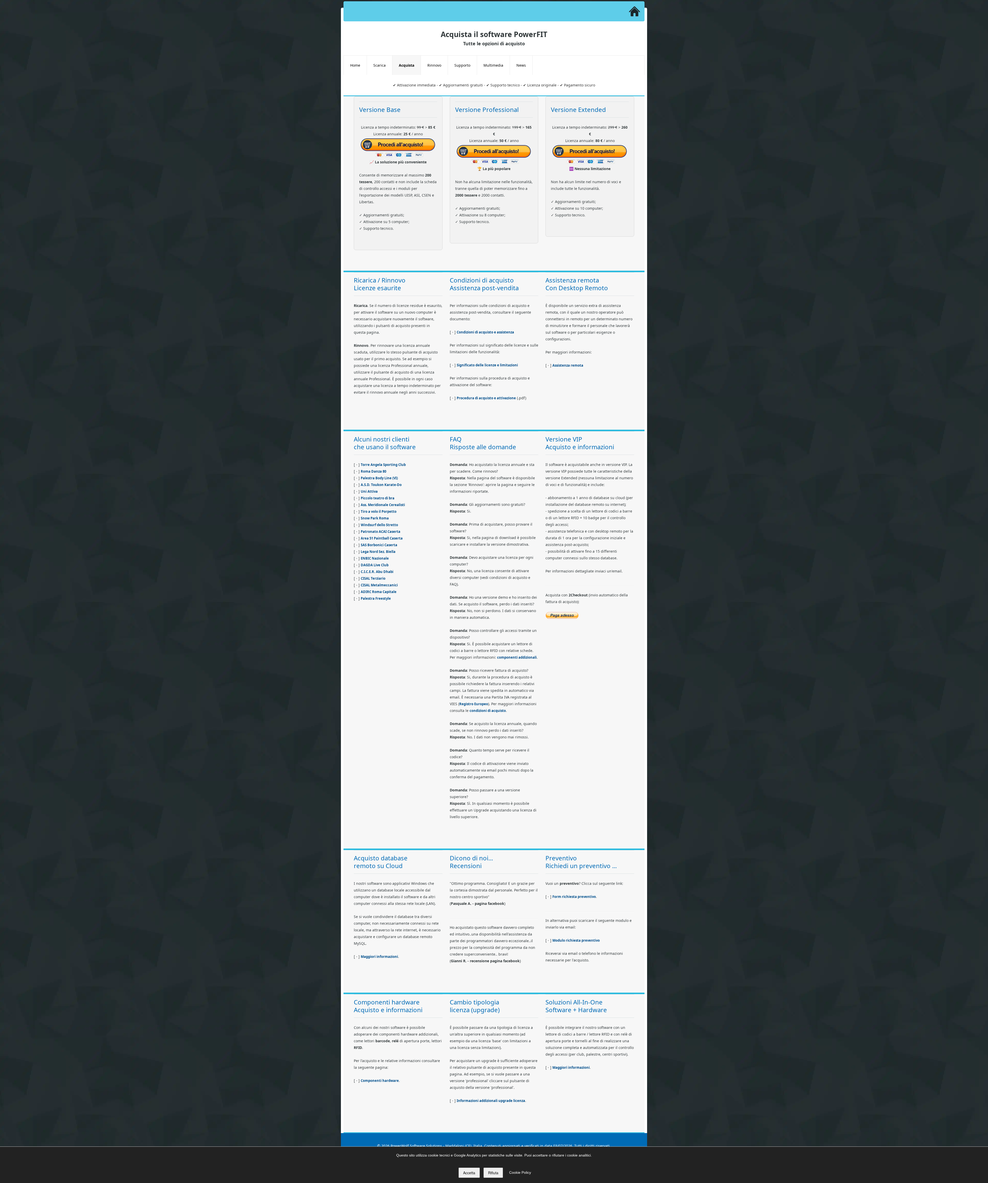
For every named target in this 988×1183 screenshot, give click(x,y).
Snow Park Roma (375, 518)
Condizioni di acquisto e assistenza (485, 332)
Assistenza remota (567, 365)
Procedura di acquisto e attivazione (486, 398)
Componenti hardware (380, 1080)
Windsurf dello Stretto (379, 525)
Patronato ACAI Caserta (380, 531)
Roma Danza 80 (373, 471)
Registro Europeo (473, 704)
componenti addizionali (517, 657)
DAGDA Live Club (375, 565)
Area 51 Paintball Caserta (382, 538)
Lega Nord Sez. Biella (378, 551)
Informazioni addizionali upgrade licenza (491, 1100)
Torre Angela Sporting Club (383, 464)
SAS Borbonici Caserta (379, 545)
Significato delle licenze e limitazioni (487, 365)
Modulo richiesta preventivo (576, 940)
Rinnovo (434, 65)
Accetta (469, 1172)
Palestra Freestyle (376, 598)
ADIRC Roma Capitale (378, 591)
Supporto (462, 65)
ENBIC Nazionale (375, 558)
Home (355, 65)
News (521, 65)
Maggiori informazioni (379, 956)
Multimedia (493, 65)
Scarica (379, 65)
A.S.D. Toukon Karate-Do (381, 484)
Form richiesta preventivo (574, 896)
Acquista (406, 65)
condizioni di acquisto (488, 710)
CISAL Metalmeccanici (379, 585)
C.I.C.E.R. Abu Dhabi (377, 571)
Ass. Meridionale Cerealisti (383, 504)
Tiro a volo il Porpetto (378, 511)
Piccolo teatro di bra (377, 498)
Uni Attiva (369, 491)
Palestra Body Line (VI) (379, 478)
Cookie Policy (520, 1172)
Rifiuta (493, 1172)
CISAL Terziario (373, 578)
